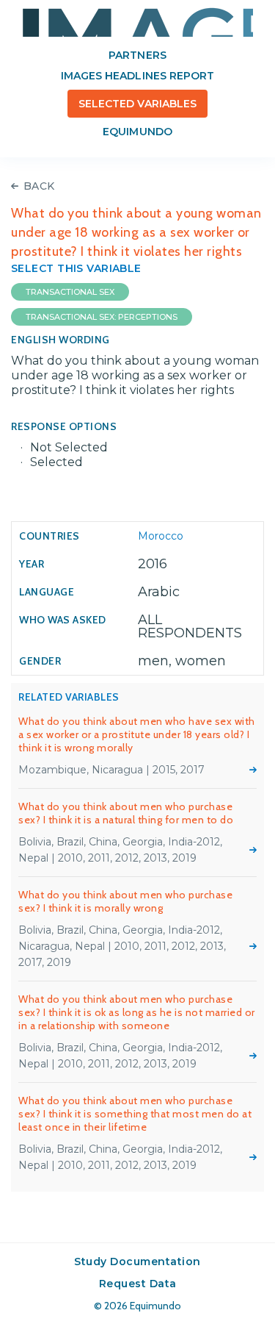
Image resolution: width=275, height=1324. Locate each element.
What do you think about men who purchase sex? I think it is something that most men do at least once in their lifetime (135, 1114)
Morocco (160, 536)
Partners (137, 55)
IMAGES (138, 22)
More (253, 770)
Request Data (138, 1283)
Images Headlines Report (137, 75)
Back (39, 186)
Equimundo (137, 131)
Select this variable (76, 268)
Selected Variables (137, 103)
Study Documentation (137, 1261)
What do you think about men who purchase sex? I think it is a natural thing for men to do (125, 813)
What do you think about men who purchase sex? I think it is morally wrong (125, 901)
